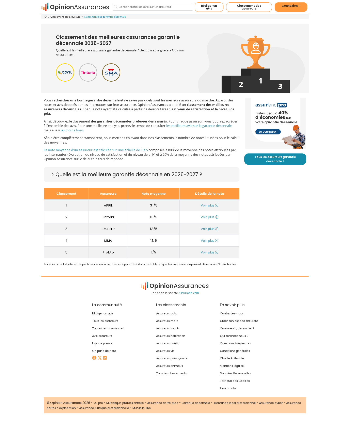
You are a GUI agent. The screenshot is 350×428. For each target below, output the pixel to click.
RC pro (98, 403)
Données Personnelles (235, 373)
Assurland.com (189, 293)
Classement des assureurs (65, 16)
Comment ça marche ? (237, 328)
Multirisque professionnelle (125, 403)
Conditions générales (235, 351)
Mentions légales (232, 366)
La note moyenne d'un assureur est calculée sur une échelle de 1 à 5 (96, 150)
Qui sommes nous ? (234, 336)
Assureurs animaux (169, 366)
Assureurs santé (167, 328)
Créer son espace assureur (239, 321)
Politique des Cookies (235, 381)
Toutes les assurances (108, 328)
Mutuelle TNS (141, 408)
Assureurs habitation (170, 336)
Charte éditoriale (232, 358)
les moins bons (72, 130)
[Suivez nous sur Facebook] (94, 358)
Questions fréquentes (235, 343)
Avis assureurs (102, 336)
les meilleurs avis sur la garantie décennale (199, 126)
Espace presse (102, 343)
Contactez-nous (232, 313)
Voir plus (208, 205)
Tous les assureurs (105, 321)
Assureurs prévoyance (172, 358)
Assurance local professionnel (234, 403)
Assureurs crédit (167, 343)
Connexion (290, 6)
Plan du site (228, 388)
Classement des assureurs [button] (249, 7)
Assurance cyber (271, 403)
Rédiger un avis (209, 7)
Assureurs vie (165, 351)
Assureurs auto (166, 313)
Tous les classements (171, 373)
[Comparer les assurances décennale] (275, 123)
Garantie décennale (196, 403)
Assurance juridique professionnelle (104, 408)
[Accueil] (75, 7)
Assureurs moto (167, 321)
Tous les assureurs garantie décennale (275, 159)
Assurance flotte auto (162, 403)
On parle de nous (104, 351)
